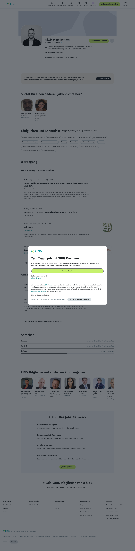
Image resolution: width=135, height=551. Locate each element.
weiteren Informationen (38, 291)
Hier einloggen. (36, 278)
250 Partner (48, 285)
